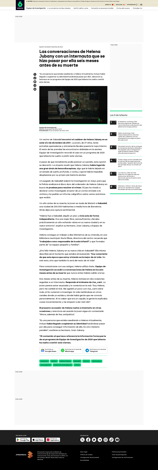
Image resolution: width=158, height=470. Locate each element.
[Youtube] (117, 441)
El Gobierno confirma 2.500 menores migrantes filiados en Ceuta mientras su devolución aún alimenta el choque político (130, 124)
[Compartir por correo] (35, 90)
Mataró (54, 361)
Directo (86, 361)
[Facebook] (88, 441)
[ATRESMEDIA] (25, 456)
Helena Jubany (65, 361)
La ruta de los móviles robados (59, 8)
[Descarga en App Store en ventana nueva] (38, 441)
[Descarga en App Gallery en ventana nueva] (53, 441)
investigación (46, 365)
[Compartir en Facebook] (35, 79)
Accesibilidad (84, 460)
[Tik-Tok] (111, 441)
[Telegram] (100, 441)
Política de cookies (86, 454)
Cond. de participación (119, 454)
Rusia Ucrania (104, 1)
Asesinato (44, 361)
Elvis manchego (114, 1)
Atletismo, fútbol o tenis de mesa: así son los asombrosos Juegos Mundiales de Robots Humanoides (130, 187)
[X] (35, 75)
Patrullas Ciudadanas (141, 8)
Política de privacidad (119, 452)
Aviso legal (83, 452)
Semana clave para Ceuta (41, 1)
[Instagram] (105, 441)
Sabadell (77, 361)
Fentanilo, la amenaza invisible (102, 8)
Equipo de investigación (62, 365)
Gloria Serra (96, 361)
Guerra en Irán (95, 1)
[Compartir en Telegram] (35, 86)
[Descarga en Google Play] (23, 441)
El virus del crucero (123, 8)
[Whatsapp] (94, 441)
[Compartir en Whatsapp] (35, 83)
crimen (77, 365)
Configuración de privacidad (89, 457)
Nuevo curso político (74, 1)
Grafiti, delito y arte (81, 8)
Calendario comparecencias (58, 1)
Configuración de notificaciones (122, 457)
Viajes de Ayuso (85, 1)
